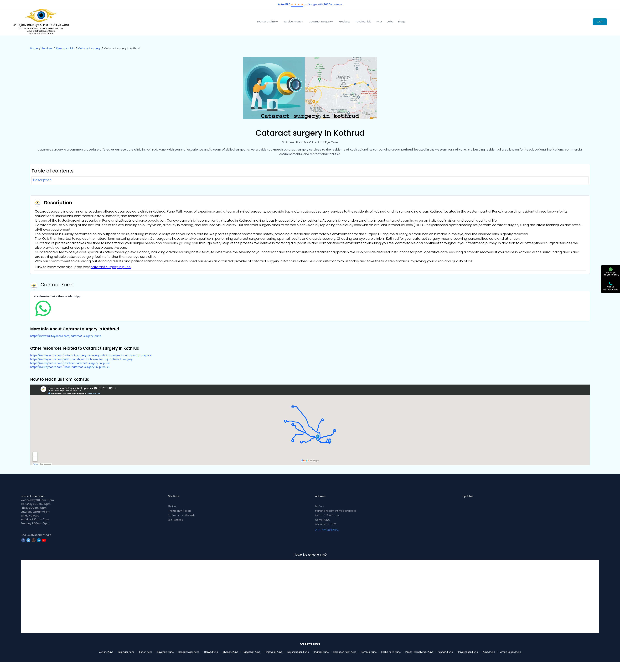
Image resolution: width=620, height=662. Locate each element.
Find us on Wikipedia (179, 510)
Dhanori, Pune (230, 652)
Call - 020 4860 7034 (327, 530)
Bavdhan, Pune (165, 652)
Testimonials (363, 21)
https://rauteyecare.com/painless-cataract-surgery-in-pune (70, 363)
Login (600, 21)
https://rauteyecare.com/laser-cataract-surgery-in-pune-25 (70, 367)
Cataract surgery (89, 48)
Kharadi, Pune (321, 652)
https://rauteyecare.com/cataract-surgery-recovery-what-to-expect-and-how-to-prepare (90, 355)
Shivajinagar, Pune (468, 652)
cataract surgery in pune (111, 267)
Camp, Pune (211, 652)
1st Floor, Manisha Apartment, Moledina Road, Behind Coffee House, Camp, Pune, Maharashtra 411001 (41, 31)
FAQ (379, 21)
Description (42, 180)
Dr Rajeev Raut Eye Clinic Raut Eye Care (41, 25)
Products (344, 21)
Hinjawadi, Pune (273, 652)
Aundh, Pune (106, 652)
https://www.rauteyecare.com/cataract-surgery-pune (65, 336)
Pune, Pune (489, 652)
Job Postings (175, 519)
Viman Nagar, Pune (510, 652)
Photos (172, 506)
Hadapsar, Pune (251, 652)
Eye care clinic (65, 48)
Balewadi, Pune (126, 652)
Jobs (390, 21)
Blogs (401, 21)
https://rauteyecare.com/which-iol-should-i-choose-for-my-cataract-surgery (81, 359)
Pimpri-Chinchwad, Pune (419, 652)
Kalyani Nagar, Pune (298, 652)
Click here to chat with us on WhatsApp (57, 296)
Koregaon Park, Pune (344, 652)
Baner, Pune (145, 652)
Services (47, 48)
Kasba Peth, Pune (391, 652)
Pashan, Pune (445, 652)
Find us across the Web (181, 515)
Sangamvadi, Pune (188, 652)
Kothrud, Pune (369, 652)
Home (34, 48)
